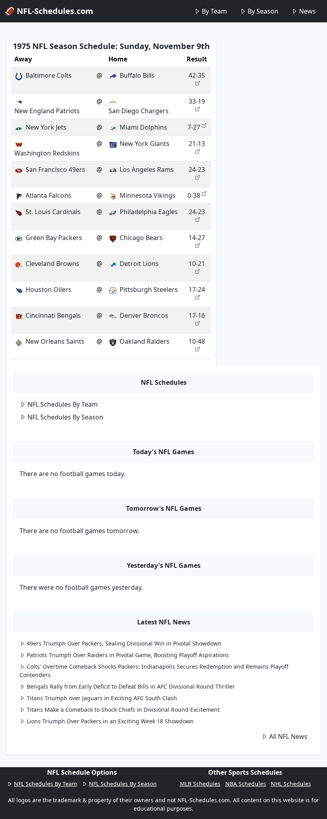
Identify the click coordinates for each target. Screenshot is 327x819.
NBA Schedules (245, 784)
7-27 (193, 127)
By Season (263, 11)
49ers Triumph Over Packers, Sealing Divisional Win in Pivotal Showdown (124, 643)
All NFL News (288, 736)
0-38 (193, 195)
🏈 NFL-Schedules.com (49, 11)
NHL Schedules (291, 784)
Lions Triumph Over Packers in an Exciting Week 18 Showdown (110, 721)
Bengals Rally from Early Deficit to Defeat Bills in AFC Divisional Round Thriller (131, 686)
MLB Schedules (200, 784)
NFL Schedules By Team (63, 404)
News (307, 11)
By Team (214, 11)
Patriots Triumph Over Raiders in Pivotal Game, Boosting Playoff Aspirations (128, 655)
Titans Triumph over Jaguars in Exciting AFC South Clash (102, 698)
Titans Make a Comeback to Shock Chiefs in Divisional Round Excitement (123, 709)
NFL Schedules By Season (65, 417)
